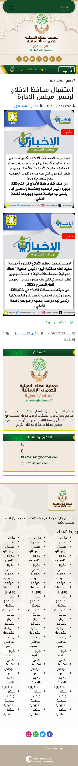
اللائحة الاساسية (61, 712)
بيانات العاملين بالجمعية (61, 641)
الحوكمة (62, 583)
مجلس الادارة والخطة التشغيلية (60, 680)
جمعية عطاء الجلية (59, 106)
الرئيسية (65, 7)
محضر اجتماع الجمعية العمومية (61, 698)
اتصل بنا (62, 542)
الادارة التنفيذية (61, 558)
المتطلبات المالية (60, 612)
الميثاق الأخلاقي (61, 621)
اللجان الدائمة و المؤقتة (61, 600)
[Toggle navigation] (11, 8)
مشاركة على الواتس (56, 322)
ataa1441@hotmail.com (41, 457)
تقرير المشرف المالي (62, 655)
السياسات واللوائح (61, 589)
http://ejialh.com (36, 463)
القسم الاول (21, 106)
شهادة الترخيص (61, 666)
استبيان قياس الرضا (60, 549)
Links (63, 538)
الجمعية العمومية (61, 576)
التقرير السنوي (62, 567)
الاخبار (35, 106)
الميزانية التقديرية (61, 630)
